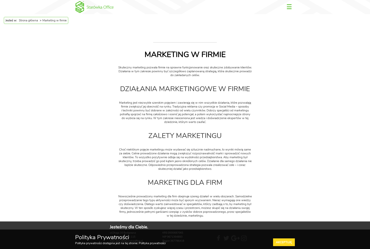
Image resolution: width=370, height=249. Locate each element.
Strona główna (28, 20)
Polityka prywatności (152, 243)
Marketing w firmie (54, 20)
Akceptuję (284, 242)
